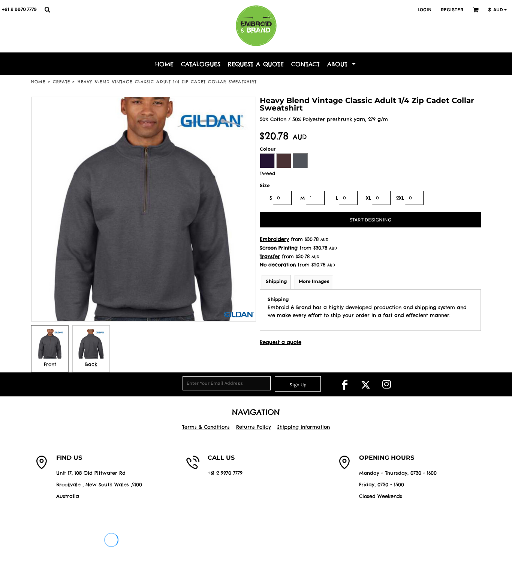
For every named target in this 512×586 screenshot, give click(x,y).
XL (368, 198)
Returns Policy (253, 427)
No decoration (278, 265)
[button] (47, 9)
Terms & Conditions (206, 427)
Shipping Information (303, 427)
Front (50, 364)
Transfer (270, 256)
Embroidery (274, 239)
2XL (400, 198)
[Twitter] (365, 384)
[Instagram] (386, 384)
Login (424, 9)
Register (452, 9)
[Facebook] (344, 384)
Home (38, 81)
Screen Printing (279, 248)
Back (91, 364)
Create (61, 81)
